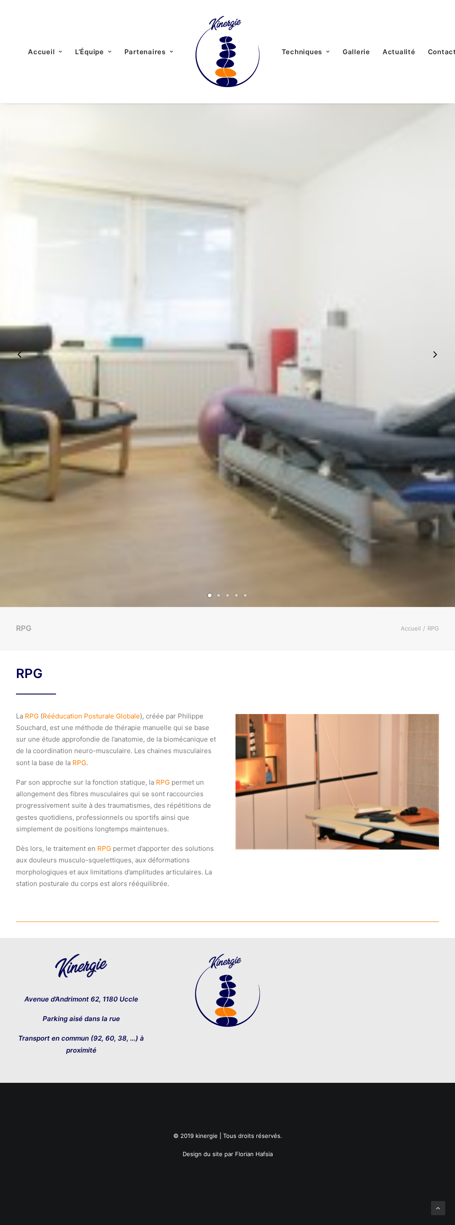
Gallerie (356, 52)
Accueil (41, 52)
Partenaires (145, 52)
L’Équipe (89, 52)
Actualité (399, 52)
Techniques (302, 52)
